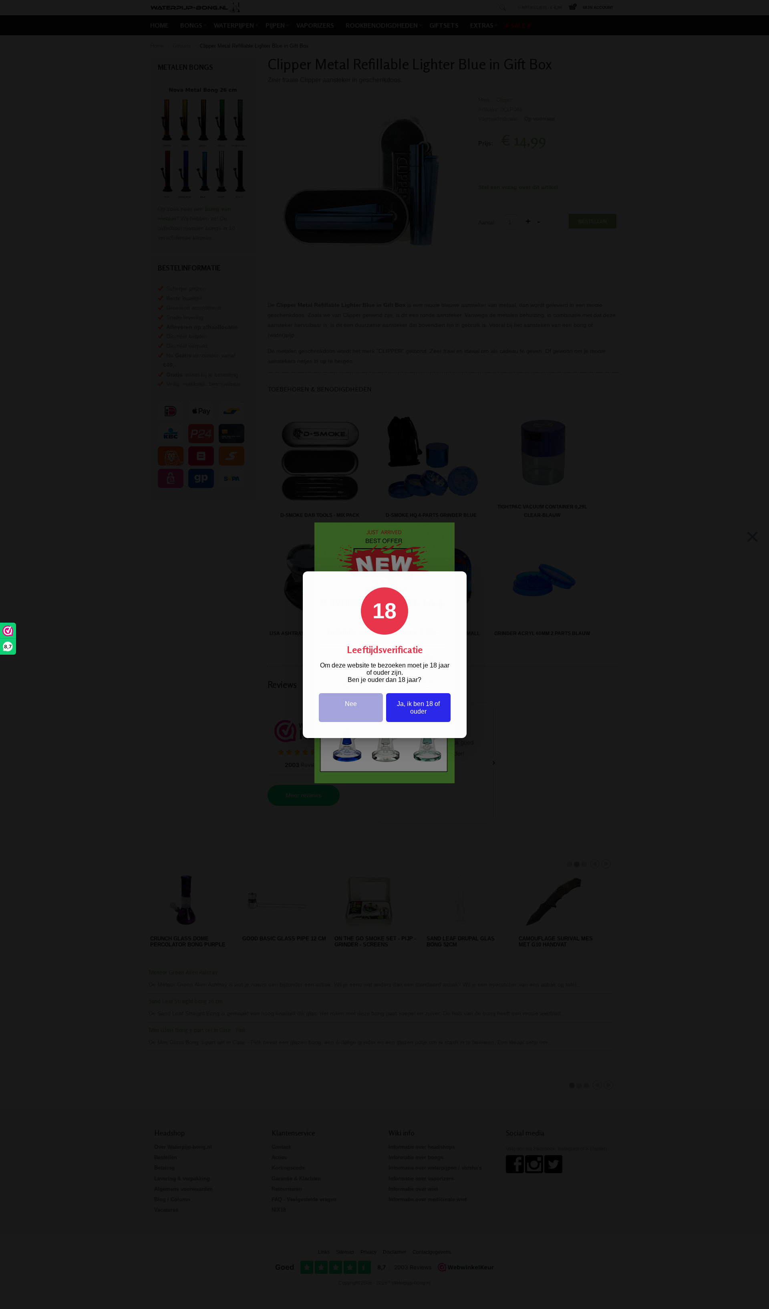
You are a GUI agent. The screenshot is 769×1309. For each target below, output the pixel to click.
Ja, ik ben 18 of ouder (418, 707)
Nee (351, 703)
